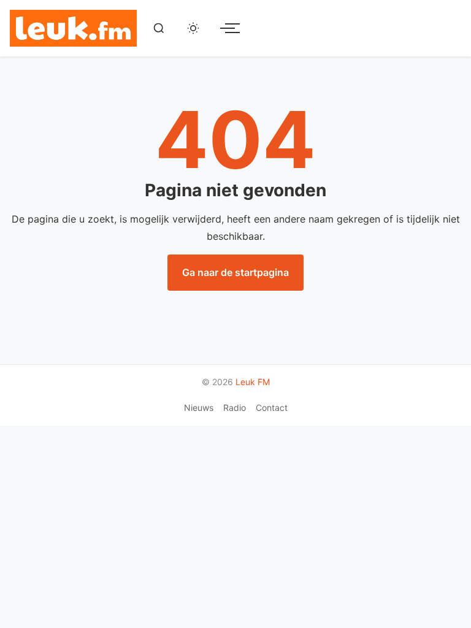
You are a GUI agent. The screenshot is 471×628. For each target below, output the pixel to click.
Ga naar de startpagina (235, 272)
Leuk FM (253, 382)
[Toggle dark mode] (193, 28)
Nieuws (198, 407)
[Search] (159, 28)
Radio (234, 407)
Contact (272, 407)
